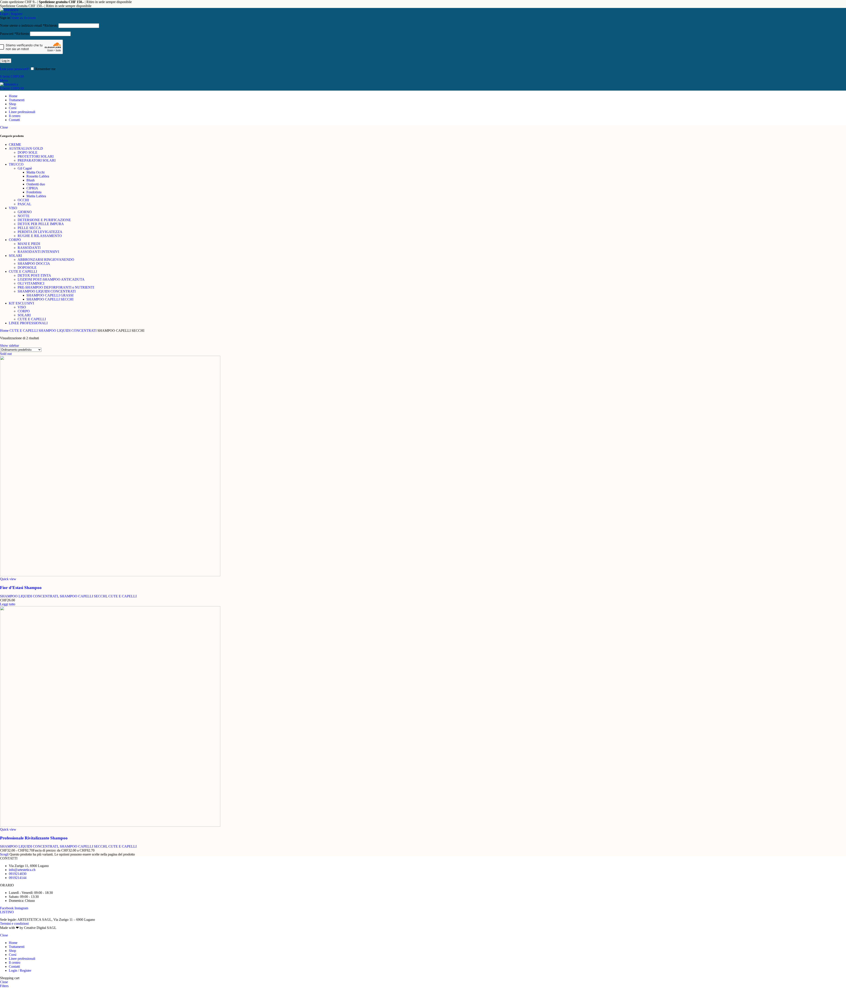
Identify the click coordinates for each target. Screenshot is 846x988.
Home (4, 330)
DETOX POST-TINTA (34, 275)
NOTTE (24, 216)
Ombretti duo (35, 184)
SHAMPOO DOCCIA (34, 263)
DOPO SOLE (27, 152)
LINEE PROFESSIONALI (28, 323)
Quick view (8, 579)
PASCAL (24, 204)
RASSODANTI (29, 248)
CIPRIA (32, 188)
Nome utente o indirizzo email (29, 25)
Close (4, 127)
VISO (13, 208)
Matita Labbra (36, 196)
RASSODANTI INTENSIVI (38, 252)
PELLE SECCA (29, 228)
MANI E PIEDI (29, 244)
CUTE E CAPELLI (23, 271)
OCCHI (23, 200)
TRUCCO (16, 164)
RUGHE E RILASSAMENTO (40, 236)
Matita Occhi (35, 172)
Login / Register (20, 970)
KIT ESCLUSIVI (21, 303)
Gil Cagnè (25, 168)
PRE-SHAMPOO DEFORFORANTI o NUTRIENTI (56, 287)
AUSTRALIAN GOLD (26, 148)
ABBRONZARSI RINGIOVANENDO (46, 259)
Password (14, 33)
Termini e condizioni (14, 923)
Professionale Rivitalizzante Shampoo (34, 838)
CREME (15, 144)
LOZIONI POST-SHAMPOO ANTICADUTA (51, 279)
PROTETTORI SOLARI (36, 156)
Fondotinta (33, 192)
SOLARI (15, 255)
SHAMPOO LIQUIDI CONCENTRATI (47, 291)
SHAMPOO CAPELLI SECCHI (49, 299)
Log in (5, 60)
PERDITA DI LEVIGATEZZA (40, 232)
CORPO (15, 240)
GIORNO (25, 212)
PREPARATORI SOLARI (37, 160)
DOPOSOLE (27, 267)
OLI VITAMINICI (31, 283)
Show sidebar (9, 345)
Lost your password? (14, 69)
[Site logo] (9, 10)
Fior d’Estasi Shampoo (21, 587)
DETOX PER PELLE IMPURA (41, 224)
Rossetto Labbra (37, 176)
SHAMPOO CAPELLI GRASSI (49, 295)
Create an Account (23, 18)
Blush (30, 180)
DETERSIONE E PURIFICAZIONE (44, 220)
